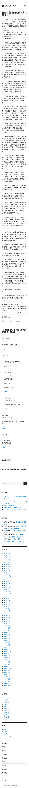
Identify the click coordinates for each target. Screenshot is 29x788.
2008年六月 (7, 662)
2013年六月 (7, 585)
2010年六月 (7, 630)
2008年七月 (7, 660)
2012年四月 (7, 607)
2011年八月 (7, 617)
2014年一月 (7, 575)
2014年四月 (7, 568)
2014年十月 (7, 560)
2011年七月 (7, 619)
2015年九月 (7, 556)
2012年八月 (7, 598)
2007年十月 (7, 672)
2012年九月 (7, 596)
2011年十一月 (7, 613)
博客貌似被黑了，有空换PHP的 (12, 507)
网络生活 (6, 717)
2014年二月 (7, 573)
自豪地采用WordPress (16, 785)
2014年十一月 (7, 558)
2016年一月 (7, 553)
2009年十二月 (7, 632)
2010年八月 (7, 626)
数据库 (6, 704)
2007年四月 (7, 685)
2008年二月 (7, 666)
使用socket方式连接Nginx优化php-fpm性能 (15, 509)
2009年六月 (7, 638)
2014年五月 (7, 566)
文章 (6, 731)
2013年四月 (7, 590)
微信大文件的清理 (9, 505)
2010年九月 (7, 624)
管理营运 (6, 710)
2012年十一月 (7, 594)
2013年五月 (7, 587)
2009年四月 (7, 643)
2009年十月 (7, 634)
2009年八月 (7, 636)
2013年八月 (7, 581)
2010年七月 (7, 628)
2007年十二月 (7, 668)
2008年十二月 (7, 649)
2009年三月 (7, 645)
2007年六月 (7, 681)
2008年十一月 (7, 651)
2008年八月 (7, 658)
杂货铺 (6, 708)
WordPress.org (7, 736)
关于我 (4, 780)
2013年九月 (7, 579)
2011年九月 (7, 615)
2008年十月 (7, 653)
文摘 (5, 706)
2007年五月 (7, 683)
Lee (5, 321)
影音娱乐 (18, 321)
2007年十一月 (7, 670)
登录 (5, 729)
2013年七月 (7, 583)
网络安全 (6, 715)
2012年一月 (7, 611)
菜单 (25, 5)
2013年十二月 (7, 577)
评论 (6, 734)
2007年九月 (7, 674)
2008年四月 (7, 664)
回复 (4, 349)
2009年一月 (7, 647)
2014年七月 (7, 562)
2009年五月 (7, 641)
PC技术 (6, 700)
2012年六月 (7, 602)
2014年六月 (7, 564)
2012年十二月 (7, 592)
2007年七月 (7, 679)
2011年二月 (7, 621)
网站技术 (6, 713)
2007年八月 (7, 677)
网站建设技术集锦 (9, 5)
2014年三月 (7, 570)
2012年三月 (7, 609)
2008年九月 (7, 655)
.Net (5, 698)
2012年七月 (7, 600)
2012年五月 (7, 604)
